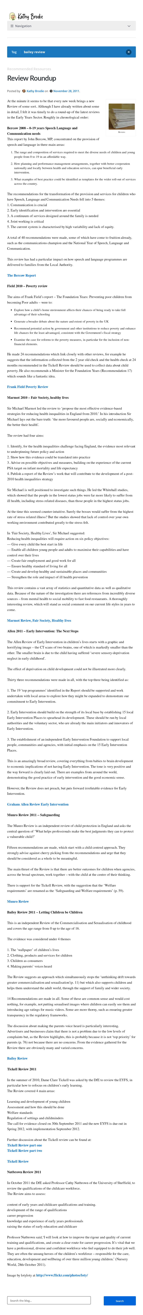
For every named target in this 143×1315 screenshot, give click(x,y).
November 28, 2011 (66, 91)
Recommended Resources (29, 69)
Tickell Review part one (24, 1145)
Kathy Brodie (35, 91)
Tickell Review (18, 1161)
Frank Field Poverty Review (27, 386)
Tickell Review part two (24, 1150)
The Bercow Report (21, 275)
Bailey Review (17, 1058)
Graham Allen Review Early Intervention (38, 804)
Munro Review (18, 901)
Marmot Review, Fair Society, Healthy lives (39, 620)
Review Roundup (31, 78)
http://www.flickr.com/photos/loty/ (61, 1275)
